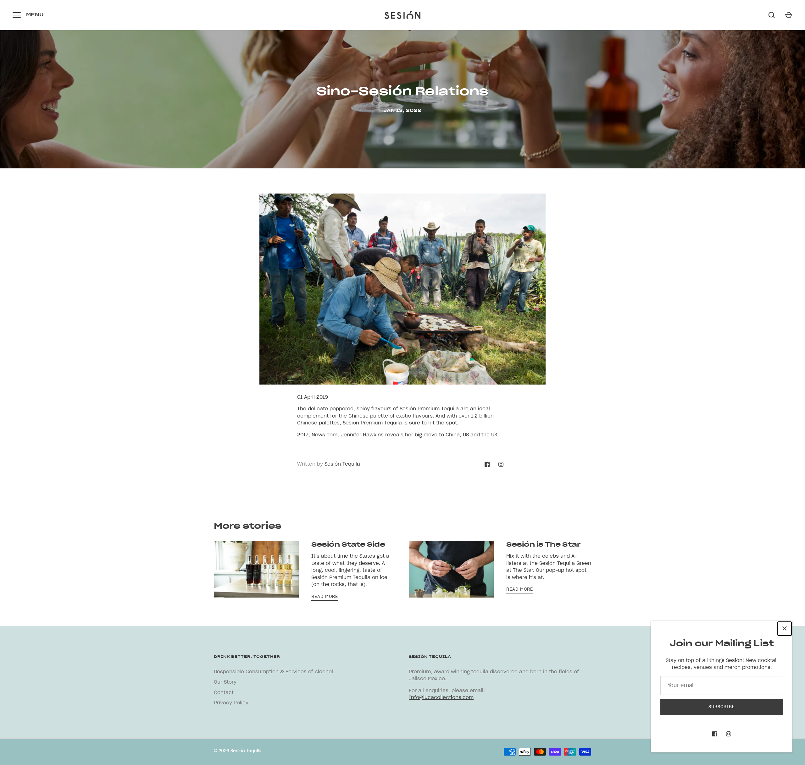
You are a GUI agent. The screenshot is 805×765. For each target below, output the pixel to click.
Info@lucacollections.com (441, 697)
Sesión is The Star (543, 545)
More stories (247, 526)
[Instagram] (729, 734)
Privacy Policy (231, 703)
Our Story (225, 682)
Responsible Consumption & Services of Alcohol (273, 671)
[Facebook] (715, 734)
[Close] (784, 629)
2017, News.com (317, 435)
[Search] (772, 15)
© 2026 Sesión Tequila (238, 751)
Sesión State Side (348, 545)
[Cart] (789, 15)
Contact (224, 692)
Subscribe (721, 707)
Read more (324, 597)
